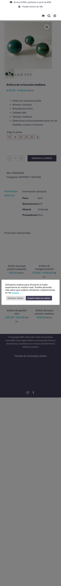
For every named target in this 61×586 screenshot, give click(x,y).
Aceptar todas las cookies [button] (39, 298)
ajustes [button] (15, 292)
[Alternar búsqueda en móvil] (49, 15)
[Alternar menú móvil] (55, 15)
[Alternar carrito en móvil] (43, 15)
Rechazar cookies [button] (15, 298)
